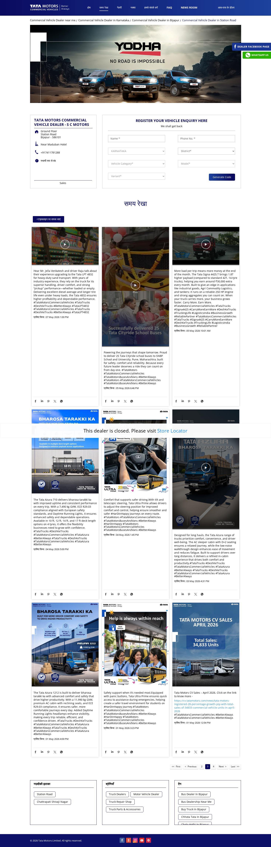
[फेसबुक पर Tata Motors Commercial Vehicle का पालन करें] (122, 840)
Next (221, 766)
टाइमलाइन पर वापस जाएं (48, 219)
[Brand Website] (149, 840)
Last (233, 766)
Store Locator (172, 430)
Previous (192, 766)
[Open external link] (251, 49)
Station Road (45, 794)
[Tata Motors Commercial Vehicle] (50, 8)
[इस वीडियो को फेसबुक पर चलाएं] (65, 246)
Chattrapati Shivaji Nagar (52, 801)
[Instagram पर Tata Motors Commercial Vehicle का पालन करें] (135, 840)
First (178, 766)
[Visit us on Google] (129, 840)
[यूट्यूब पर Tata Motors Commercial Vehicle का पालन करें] (142, 840)
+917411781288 (50, 152)
